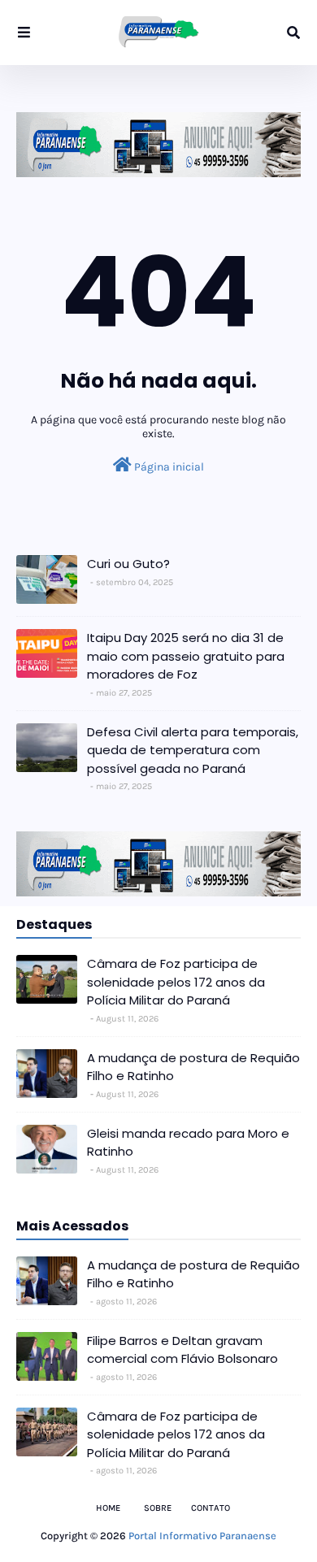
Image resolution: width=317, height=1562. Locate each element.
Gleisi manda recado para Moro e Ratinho (188, 1143)
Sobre (158, 1508)
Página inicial (168, 467)
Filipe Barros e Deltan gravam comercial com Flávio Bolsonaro (182, 1350)
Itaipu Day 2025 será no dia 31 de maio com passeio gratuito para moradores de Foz (185, 656)
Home (108, 1508)
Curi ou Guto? (128, 563)
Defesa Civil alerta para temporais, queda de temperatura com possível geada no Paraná (192, 750)
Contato (210, 1508)
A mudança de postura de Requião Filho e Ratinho (193, 1067)
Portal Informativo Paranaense (202, 1535)
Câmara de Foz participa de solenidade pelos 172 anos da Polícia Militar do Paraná (176, 982)
